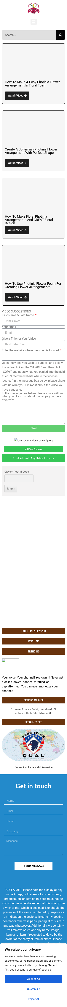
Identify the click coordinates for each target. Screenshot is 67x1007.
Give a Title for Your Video (19, 338)
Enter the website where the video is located (31, 350)
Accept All (33, 978)
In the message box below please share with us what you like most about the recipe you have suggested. (32, 396)
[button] (34, 22)
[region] (33, 975)
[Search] (60, 35)
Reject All (33, 998)
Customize (33, 988)
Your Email (9, 326)
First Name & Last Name (18, 315)
